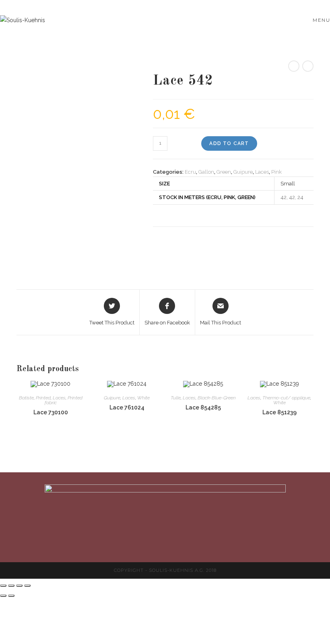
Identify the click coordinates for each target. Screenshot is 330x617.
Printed (43, 398)
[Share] (11, 585)
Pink (276, 172)
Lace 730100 (50, 412)
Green (224, 172)
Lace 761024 (126, 407)
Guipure (243, 172)
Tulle (176, 398)
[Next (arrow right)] (11, 595)
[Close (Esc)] (3, 585)
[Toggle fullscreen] (19, 585)
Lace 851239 (279, 412)
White (143, 398)
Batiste (26, 398)
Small (287, 184)
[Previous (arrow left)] (3, 595)
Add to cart (229, 143)
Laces (262, 172)
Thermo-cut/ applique (286, 398)
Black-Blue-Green (217, 398)
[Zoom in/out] (27, 585)
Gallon (206, 172)
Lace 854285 (203, 407)
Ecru (190, 172)
